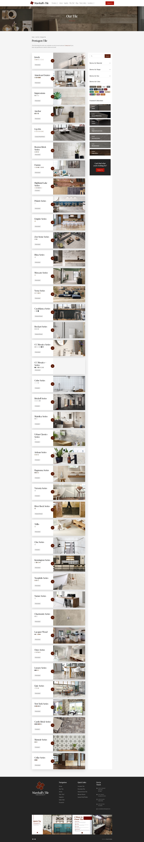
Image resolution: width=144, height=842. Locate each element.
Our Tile (37, 37)
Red (105, 89)
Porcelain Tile (81, 789)
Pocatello (61, 802)
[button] (55, 3)
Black (95, 89)
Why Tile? (72, 3)
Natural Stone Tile (82, 792)
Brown (99, 86)
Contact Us (109, 3)
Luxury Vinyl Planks (83, 797)
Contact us (67, 45)
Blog (77, 3)
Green (91, 92)
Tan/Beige (107, 92)
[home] (38, 3)
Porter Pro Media (109, 839)
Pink (98, 94)
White (104, 86)
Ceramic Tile (81, 786)
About (61, 3)
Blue (91, 89)
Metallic (101, 89)
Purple (101, 92)
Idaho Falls (62, 800)
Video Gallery (83, 3)
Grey (108, 86)
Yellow (96, 92)
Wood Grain (93, 86)
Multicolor (92, 94)
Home (33, 37)
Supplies (66, 3)
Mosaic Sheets (81, 794)
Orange (102, 94)
